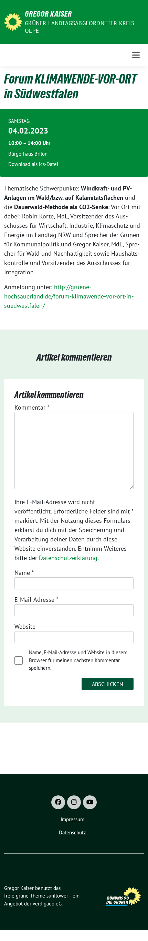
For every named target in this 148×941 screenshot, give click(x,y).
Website (24, 626)
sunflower (57, 895)
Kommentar (31, 407)
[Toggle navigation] (136, 55)
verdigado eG (47, 903)
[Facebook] (58, 802)
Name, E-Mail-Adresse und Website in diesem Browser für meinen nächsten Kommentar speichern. (78, 660)
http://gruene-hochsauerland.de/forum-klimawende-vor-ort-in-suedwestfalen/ (69, 296)
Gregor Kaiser (48, 13)
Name (24, 573)
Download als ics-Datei (33, 164)
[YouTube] (90, 802)
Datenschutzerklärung (68, 558)
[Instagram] (74, 802)
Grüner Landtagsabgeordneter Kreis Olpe (79, 27)
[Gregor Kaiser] (13, 21)
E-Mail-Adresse (36, 600)
